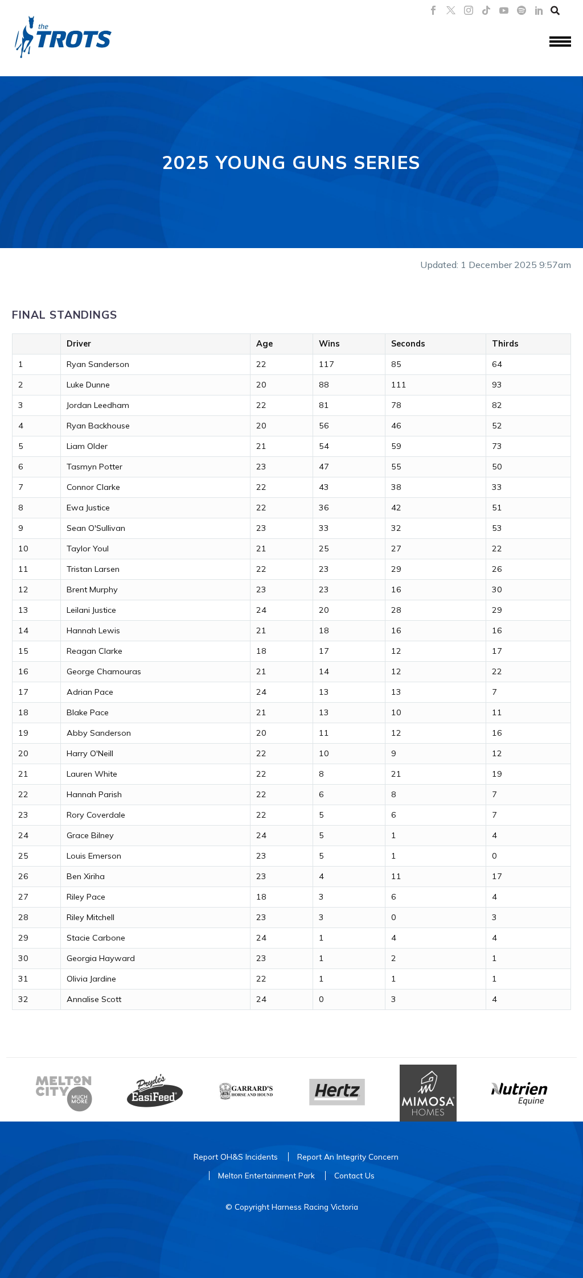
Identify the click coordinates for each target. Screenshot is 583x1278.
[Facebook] (433, 10)
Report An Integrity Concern (348, 1156)
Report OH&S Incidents (236, 1156)
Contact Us (354, 1175)
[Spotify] (521, 10)
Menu (560, 42)
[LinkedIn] (539, 10)
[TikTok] (486, 10)
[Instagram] (468, 10)
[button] (555, 10)
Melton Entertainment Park (266, 1175)
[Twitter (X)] (450, 10)
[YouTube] (503, 10)
